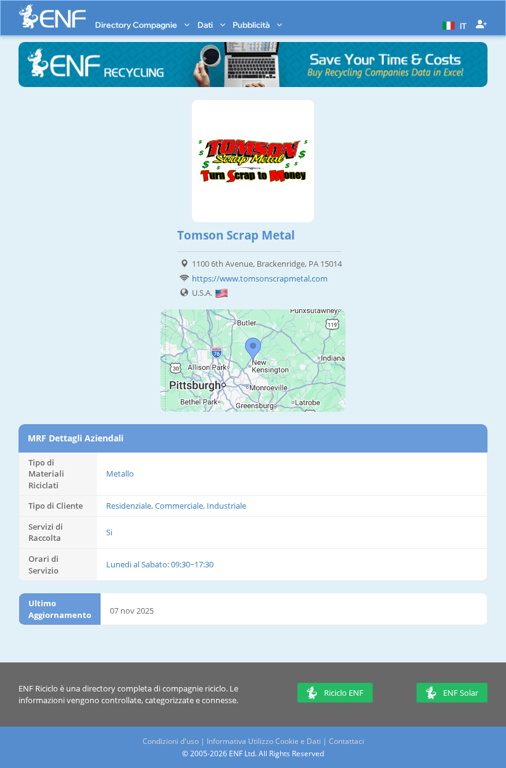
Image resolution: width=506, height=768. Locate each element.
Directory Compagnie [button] (137, 25)
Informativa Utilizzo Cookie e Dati (264, 741)
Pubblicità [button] (252, 25)
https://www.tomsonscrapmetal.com (260, 278)
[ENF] (52, 16)
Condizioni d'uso (171, 741)
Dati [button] (206, 25)
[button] (453, 24)
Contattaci (346, 741)
